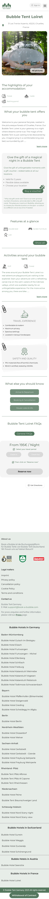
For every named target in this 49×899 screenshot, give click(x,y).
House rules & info (24, 408)
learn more (42, 146)
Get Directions (36, 485)
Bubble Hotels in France (24, 873)
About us (6, 539)
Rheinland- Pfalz (9, 768)
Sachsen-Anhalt (10, 743)
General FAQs (24, 433)
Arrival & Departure (25, 392)
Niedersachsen (9, 789)
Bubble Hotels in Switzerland (24, 827)
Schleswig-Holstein (11, 807)
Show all (40, 242)
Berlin (5, 715)
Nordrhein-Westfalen (13, 727)
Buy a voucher (33, 191)
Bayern (5, 690)
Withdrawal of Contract (24, 895)
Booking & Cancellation (24, 400)
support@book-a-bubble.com (23, 607)
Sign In (36, 5)
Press (19, 615)
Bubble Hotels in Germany (24, 627)
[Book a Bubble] (6, 6)
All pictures (37, 70)
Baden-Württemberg (12, 634)
